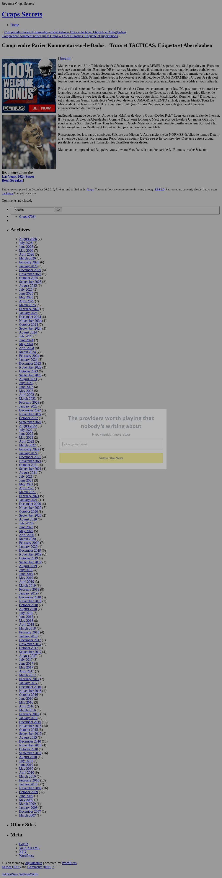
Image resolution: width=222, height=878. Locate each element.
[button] (111, 422)
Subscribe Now (111, 458)
